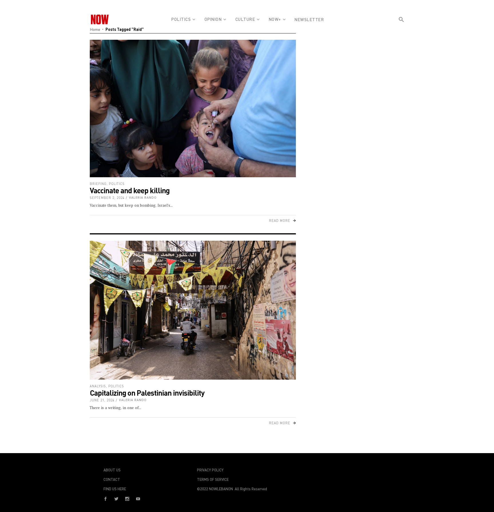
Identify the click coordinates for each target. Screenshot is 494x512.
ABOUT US (112, 470)
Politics (117, 184)
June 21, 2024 (102, 400)
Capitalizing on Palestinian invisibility (147, 392)
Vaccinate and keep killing (130, 190)
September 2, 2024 (107, 198)
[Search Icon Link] (401, 30)
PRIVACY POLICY (210, 470)
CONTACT (111, 479)
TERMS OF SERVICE (213, 479)
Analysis (98, 386)
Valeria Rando (143, 198)
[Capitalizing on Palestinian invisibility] (193, 310)
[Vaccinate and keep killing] (193, 108)
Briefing (98, 184)
